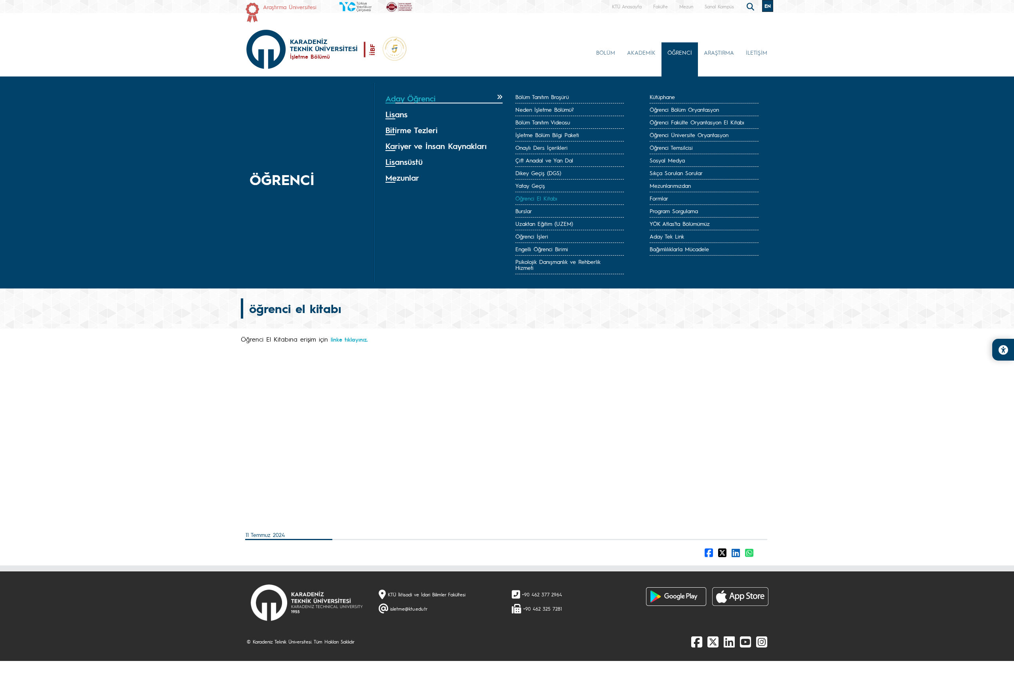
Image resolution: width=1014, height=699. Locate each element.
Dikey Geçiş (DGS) (538, 172)
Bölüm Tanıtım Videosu (542, 122)
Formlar (659, 198)
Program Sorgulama (674, 210)
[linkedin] (729, 641)
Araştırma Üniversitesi (289, 6)
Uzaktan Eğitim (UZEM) (544, 223)
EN (767, 6)
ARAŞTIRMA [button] (719, 52)
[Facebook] (696, 641)
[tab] (444, 99)
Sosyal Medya (667, 160)
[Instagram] (761, 641)
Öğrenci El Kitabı (536, 198)
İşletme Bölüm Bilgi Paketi (547, 134)
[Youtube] (745, 641)
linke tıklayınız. (350, 339)
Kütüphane (662, 96)
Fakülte (660, 6)
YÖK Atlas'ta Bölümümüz (680, 223)
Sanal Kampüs (719, 6)
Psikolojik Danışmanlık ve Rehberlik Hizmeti (557, 264)
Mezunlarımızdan (670, 185)
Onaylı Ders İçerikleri (541, 147)
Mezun (686, 6)
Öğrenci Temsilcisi (671, 147)
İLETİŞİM (756, 52)
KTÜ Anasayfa (627, 6)
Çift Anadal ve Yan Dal (544, 160)
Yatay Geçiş (530, 185)
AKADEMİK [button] (641, 52)
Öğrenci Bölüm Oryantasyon (684, 109)
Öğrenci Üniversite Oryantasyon (689, 134)
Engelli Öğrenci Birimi (541, 248)
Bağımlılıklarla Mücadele (679, 248)
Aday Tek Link (667, 236)
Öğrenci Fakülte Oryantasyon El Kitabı (697, 122)
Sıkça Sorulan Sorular (676, 172)
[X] (713, 641)
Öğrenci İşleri (531, 236)
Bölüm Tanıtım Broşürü (542, 96)
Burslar (523, 210)
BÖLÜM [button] (605, 52)
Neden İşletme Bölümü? (544, 109)
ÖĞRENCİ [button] (679, 52)
